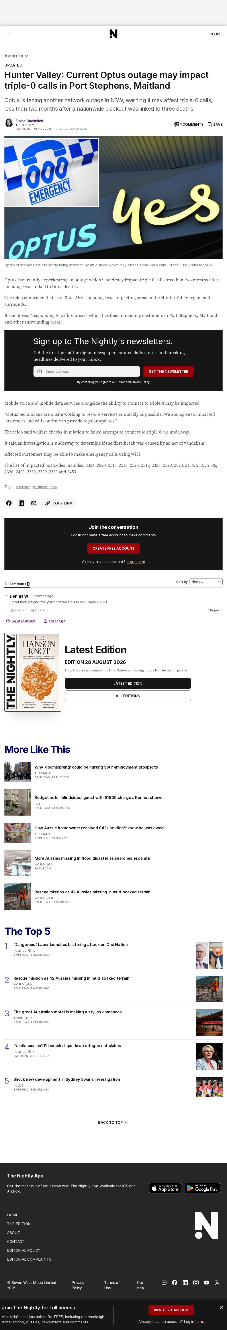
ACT (38, 803)
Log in (213, 34)
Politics (20, 950)
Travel (19, 1018)
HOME (12, 1215)
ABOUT (13, 1232)
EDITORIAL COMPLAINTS (29, 1259)
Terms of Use (112, 1285)
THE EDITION (19, 1224)
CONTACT (15, 1241)
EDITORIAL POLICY (23, 1250)
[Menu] (9, 33)
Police (18, 1085)
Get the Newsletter (168, 371)
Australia (13, 56)
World (40, 864)
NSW (53, 487)
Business (40, 487)
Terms (121, 382)
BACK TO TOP (110, 1122)
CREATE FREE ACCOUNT (114, 548)
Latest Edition (128, 683)
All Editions (128, 696)
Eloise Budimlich (29, 121)
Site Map (140, 1285)
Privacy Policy (140, 382)
